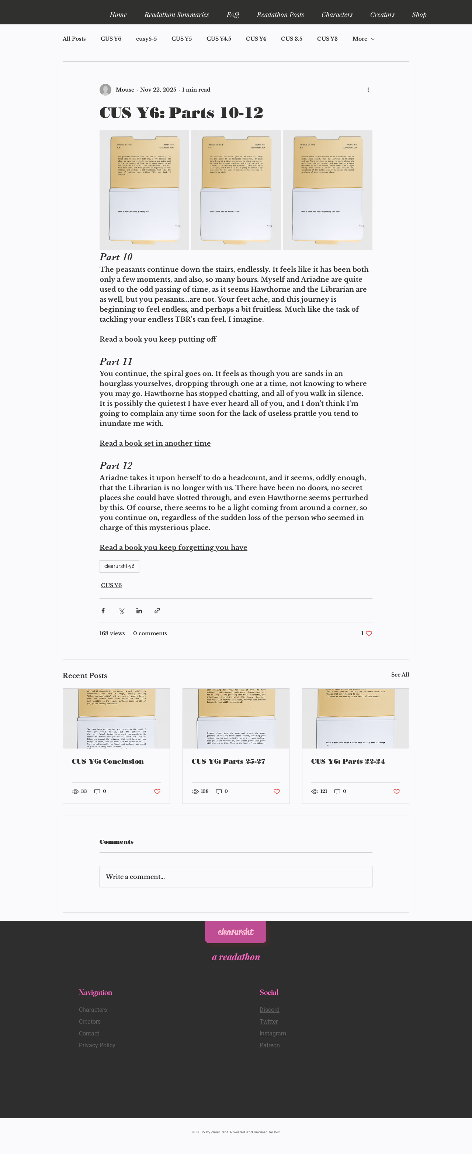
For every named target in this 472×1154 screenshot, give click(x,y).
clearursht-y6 (119, 566)
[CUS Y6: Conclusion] (116, 719)
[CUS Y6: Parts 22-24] (355, 719)
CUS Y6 (111, 38)
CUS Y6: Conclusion (108, 761)
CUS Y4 (256, 38)
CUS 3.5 (291, 38)
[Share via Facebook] (103, 610)
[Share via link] (157, 610)
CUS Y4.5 (218, 38)
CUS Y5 (181, 38)
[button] (177, 11)
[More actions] (368, 89)
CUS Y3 (327, 38)
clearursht (235, 932)
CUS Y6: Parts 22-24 (348, 761)
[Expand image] (144, 190)
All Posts (74, 38)
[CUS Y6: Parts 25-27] (236, 719)
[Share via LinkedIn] (139, 610)
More (360, 38)
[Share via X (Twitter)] (121, 610)
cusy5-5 (146, 38)
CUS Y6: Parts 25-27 (229, 761)
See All (400, 674)
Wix (277, 1132)
